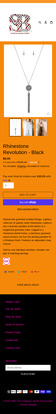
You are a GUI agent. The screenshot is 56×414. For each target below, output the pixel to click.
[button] (21, 162)
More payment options (28, 209)
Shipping (21, 166)
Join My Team (13, 309)
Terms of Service (14, 324)
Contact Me (11, 340)
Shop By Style (13, 316)
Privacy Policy (13, 332)
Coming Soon (12, 348)
